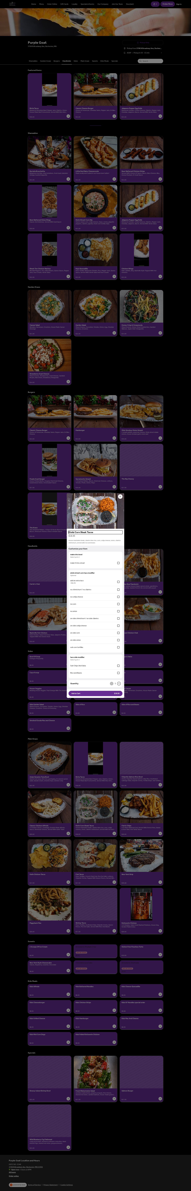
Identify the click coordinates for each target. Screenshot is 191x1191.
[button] (95, 511)
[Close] (120, 496)
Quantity (74, 683)
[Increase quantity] (119, 683)
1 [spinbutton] (115, 683)
